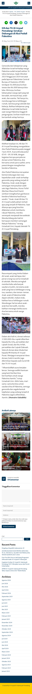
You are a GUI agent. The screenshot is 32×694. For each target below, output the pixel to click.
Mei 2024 (5, 645)
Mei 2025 (5, 610)
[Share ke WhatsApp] (21, 22)
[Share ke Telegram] (25, 23)
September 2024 (7, 632)
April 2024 (5, 649)
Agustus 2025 (6, 600)
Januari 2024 (6, 658)
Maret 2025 (5, 613)
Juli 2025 (4, 603)
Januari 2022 (6, 671)
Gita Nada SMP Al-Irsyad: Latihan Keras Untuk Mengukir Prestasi (15, 427)
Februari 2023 (6, 668)
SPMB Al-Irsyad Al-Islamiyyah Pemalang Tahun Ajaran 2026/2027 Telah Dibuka (14, 570)
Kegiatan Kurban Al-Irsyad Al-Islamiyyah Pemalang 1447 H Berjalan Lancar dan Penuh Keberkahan (15, 564)
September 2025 (7, 597)
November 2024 (7, 626)
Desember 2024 (7, 623)
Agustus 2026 (6, 580)
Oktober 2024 (6, 629)
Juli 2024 (4, 639)
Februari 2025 (6, 616)
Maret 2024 (6, 652)
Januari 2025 (6, 619)
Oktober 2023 (6, 661)
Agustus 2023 (6, 665)
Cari (3, 536)
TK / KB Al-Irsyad (19, 12)
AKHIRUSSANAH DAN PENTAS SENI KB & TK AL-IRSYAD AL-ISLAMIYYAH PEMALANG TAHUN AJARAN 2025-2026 (16, 553)
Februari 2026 (6, 593)
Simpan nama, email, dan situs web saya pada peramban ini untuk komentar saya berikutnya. (14, 520)
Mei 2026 (5, 587)
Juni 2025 (5, 606)
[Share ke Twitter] (16, 23)
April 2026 (5, 590)
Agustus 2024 (6, 636)
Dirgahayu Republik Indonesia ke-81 (13, 548)
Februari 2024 (6, 655)
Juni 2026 (5, 584)
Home (11, 12)
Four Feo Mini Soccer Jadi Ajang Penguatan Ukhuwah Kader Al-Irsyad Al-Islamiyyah (15, 558)
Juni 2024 (5, 642)
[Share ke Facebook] (11, 23)
